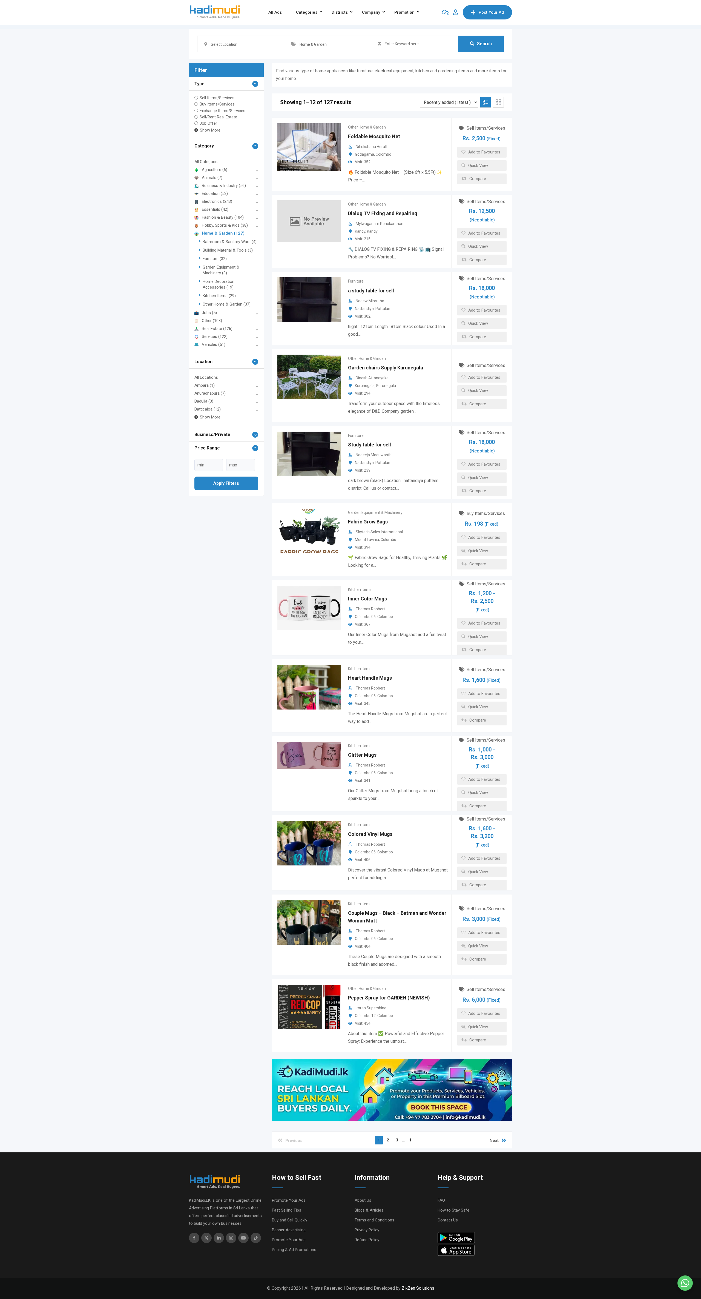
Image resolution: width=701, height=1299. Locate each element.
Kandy (360, 231)
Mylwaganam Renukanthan (379, 223)
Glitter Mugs (362, 755)
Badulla (203, 401)
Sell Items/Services (217, 97)
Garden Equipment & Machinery (375, 512)
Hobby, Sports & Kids (225, 225)
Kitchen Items (219, 295)
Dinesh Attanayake (372, 378)
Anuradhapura (210, 393)
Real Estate (217, 328)
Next (494, 1140)
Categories (306, 12)
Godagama (364, 154)
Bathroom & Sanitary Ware (230, 241)
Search (484, 43)
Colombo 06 (365, 616)
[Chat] (445, 12)
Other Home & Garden (227, 304)
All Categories (207, 161)
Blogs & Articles (369, 1210)
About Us (363, 1200)
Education (215, 193)
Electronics (217, 201)
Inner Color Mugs (367, 599)
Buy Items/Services (217, 104)
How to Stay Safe (453, 1210)
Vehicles (213, 344)
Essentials (215, 209)
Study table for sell (369, 445)
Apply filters (226, 483)
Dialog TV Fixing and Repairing (382, 213)
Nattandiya (364, 308)
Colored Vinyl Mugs (370, 834)
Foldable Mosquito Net (374, 136)
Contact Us (448, 1220)
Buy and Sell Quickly (289, 1220)
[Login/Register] (455, 12)
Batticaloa (207, 409)
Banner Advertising (289, 1229)
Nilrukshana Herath (372, 146)
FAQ (441, 1200)
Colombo (383, 154)
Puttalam (383, 308)
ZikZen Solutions (418, 1288)
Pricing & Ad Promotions (294, 1249)
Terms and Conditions (374, 1220)
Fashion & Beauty (223, 217)
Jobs (209, 312)
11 (411, 1140)
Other (212, 320)
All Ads (275, 12)
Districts (340, 12)
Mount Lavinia (367, 539)
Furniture (215, 258)
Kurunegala (365, 385)
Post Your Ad (491, 12)
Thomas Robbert (370, 609)
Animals (212, 177)
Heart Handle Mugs (370, 678)
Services (215, 336)
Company (371, 12)
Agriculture (214, 169)
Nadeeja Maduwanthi (374, 455)
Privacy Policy (367, 1229)
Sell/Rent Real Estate (218, 117)
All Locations (206, 377)
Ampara (204, 385)
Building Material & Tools (228, 250)
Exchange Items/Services (222, 110)
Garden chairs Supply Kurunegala (385, 368)
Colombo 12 (365, 1015)
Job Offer (208, 123)
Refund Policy (367, 1239)
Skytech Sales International (379, 532)
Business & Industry (224, 185)
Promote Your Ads (289, 1200)
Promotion (404, 12)
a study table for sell (371, 291)
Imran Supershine (371, 1008)
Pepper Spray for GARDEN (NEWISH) (389, 998)
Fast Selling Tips (286, 1210)
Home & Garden (223, 233)
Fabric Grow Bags (368, 522)
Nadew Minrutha (370, 301)
